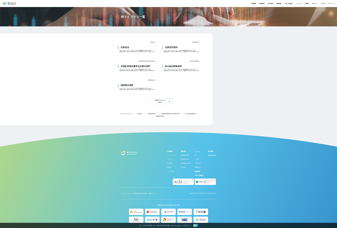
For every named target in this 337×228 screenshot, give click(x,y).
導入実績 (270, 3)
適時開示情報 (160, 116)
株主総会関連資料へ (195, 61)
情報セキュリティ (153, 193)
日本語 (197, 159)
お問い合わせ (331, 3)
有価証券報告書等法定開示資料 (170, 113)
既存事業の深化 (185, 155)
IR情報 (203, 25)
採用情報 (323, 3)
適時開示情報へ (152, 80)
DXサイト (315, 3)
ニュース (299, 3)
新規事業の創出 (185, 159)
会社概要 (169, 163)
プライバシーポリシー (127, 193)
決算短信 (139, 113)
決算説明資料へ (196, 42)
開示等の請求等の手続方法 (140, 193)
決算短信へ (153, 42)
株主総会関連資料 (190, 113)
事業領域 (262, 3)
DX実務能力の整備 (185, 163)
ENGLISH (198, 163)
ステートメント (171, 159)
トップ (198, 25)
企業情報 (253, 3)
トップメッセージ (171, 155)
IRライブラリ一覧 (126, 113)
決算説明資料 (152, 113)
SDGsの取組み (289, 3)
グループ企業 (170, 171)
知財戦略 (278, 3)
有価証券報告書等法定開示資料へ (147, 61)
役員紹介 (169, 167)
